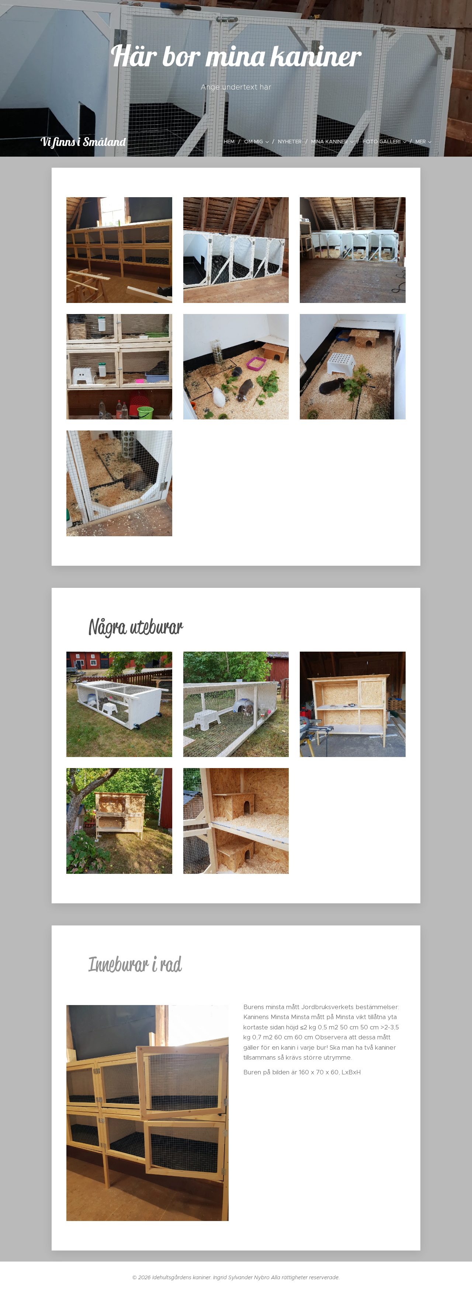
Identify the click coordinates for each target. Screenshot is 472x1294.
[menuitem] (231, 141)
